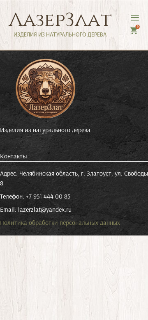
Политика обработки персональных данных (60, 222)
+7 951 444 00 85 (48, 196)
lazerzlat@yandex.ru (45, 209)
